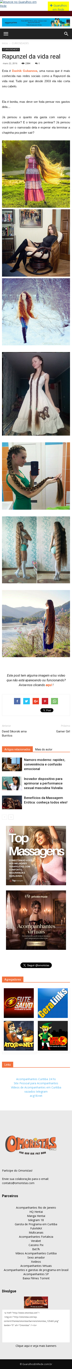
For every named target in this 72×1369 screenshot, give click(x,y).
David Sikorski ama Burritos (14, 733)
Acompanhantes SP (36, 1274)
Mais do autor (43, 749)
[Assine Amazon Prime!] (36, 22)
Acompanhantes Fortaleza (36, 1237)
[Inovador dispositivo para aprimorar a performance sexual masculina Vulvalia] (12, 783)
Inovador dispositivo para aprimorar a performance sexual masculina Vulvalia (43, 783)
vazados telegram (36, 1091)
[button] (66, 34)
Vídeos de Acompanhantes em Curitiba (36, 1087)
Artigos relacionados (17, 749)
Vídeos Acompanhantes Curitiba (36, 1253)
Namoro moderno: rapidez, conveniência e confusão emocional (44, 764)
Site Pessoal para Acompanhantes (36, 1083)
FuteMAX (36, 1228)
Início (5, 43)
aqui (49, 685)
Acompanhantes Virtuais (36, 1266)
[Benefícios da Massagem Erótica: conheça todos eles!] (12, 802)
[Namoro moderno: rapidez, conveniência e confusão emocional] (12, 764)
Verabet (36, 1241)
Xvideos (36, 1261)
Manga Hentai (36, 1216)
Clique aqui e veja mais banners (36, 1346)
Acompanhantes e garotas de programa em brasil (36, 1270)
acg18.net (36, 1096)
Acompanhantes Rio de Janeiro (36, 1207)
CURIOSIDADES (20, 43)
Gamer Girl (63, 731)
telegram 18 (36, 1220)
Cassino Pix (36, 1245)
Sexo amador (36, 1257)
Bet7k (36, 1249)
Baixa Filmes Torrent (36, 1278)
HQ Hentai (36, 1212)
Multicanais (36, 1232)
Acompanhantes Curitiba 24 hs (36, 1079)
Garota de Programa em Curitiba (36, 1224)
